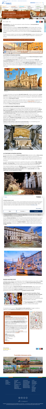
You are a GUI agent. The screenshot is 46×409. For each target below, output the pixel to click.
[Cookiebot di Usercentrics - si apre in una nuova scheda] (37, 197)
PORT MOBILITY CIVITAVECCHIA (7, 3)
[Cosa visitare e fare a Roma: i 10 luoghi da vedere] (36, 369)
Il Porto (33, 380)
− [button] (31, 314)
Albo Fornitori (4, 1)
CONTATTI (37, 2)
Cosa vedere (6, 21)
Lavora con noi (25, 404)
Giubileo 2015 (21, 361)
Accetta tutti (36, 211)
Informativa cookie (37, 404)
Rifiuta (10, 211)
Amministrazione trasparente (10, 404)
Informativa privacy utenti (30, 404)
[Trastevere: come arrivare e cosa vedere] (23, 369)
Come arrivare (25, 380)
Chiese (5, 361)
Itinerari (6, 380)
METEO (43, 2)
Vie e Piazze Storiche (33, 360)
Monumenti (7, 361)
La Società (33, 385)
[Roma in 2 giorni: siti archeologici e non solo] (9, 369)
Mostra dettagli (38, 208)
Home (4, 21)
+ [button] (31, 312)
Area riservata (20, 404)
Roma (10, 21)
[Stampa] (42, 22)
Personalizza (22, 211)
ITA (39, 2)
